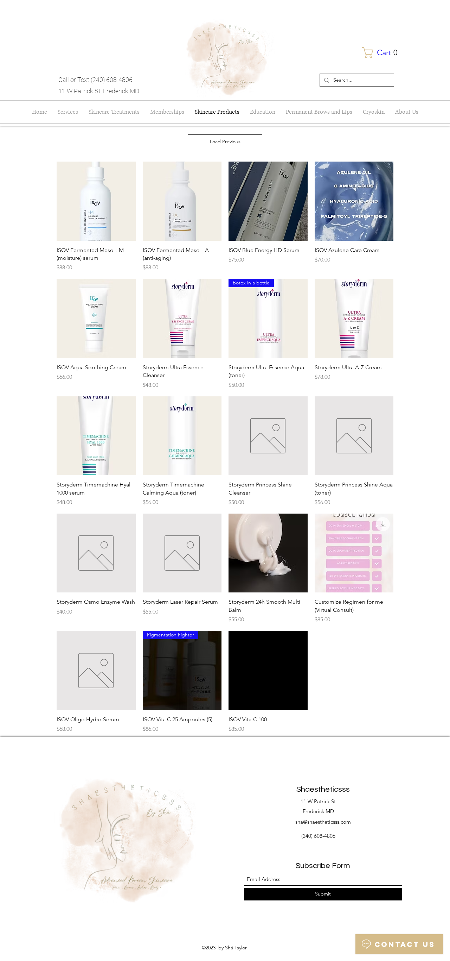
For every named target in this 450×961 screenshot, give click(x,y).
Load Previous (225, 141)
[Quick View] (96, 201)
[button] (383, 52)
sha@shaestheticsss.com (323, 821)
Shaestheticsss (323, 789)
